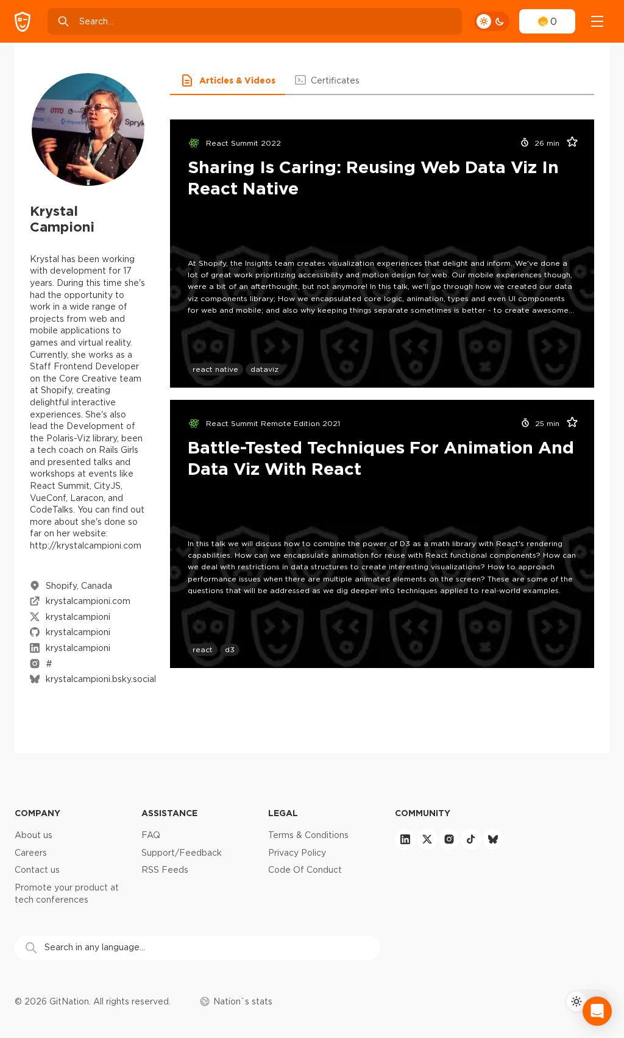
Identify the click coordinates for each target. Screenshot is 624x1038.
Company (37, 812)
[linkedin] (405, 839)
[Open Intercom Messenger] (597, 1011)
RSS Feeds (164, 870)
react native (215, 369)
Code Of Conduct (305, 870)
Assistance (169, 812)
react (203, 649)
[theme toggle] (491, 21)
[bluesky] (493, 839)
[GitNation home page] (22, 22)
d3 (230, 649)
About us (33, 835)
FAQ (150, 835)
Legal (283, 812)
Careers (31, 853)
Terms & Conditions (308, 835)
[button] (227, 80)
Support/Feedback (181, 853)
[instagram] (449, 839)
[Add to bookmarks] (567, 143)
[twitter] (427, 839)
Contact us (37, 870)
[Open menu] (597, 21)
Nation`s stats (242, 1001)
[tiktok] (471, 839)
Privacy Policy (297, 853)
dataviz (264, 369)
